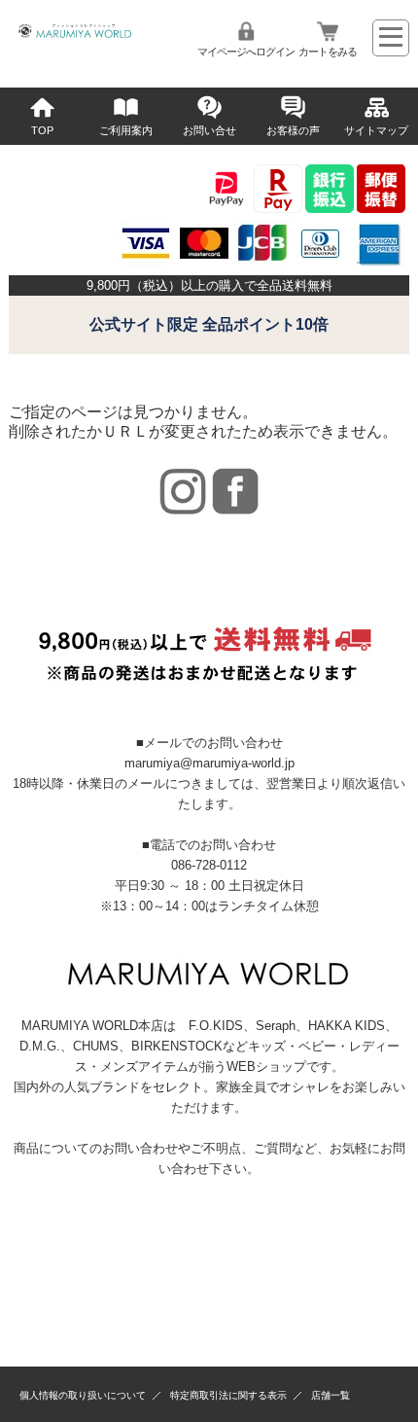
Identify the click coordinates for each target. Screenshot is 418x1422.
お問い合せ (209, 130)
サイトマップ (376, 130)
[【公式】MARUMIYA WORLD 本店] (75, 36)
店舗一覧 (330, 1395)
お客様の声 (293, 130)
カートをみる (327, 51)
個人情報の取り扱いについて (82, 1395)
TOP (42, 130)
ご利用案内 (126, 130)
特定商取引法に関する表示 (228, 1395)
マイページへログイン (246, 51)
